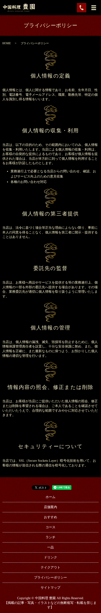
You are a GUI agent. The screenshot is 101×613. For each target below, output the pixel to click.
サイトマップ (50, 587)
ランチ (50, 537)
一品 (50, 547)
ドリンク (50, 557)
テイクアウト (50, 567)
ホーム (50, 497)
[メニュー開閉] (93, 7)
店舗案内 (50, 507)
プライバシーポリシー (50, 577)
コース (50, 527)
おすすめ (50, 517)
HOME (6, 43)
